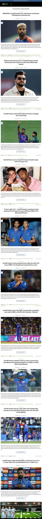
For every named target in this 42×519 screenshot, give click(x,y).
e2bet (33, 108)
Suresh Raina (28, 109)
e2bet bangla (37, 108)
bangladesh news (14, 108)
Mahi (25, 164)
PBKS (4, 305)
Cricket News (6, 108)
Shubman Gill (19, 109)
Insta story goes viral (11, 204)
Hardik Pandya (7, 109)
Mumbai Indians (34, 304)
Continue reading (21, 51)
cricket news (19, 258)
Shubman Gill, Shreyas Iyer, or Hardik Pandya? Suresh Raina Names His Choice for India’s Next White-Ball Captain (21, 62)
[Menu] (11, 4)
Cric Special (21, 112)
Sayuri (26, 118)
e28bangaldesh (25, 108)
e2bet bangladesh (21, 203)
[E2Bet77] (5, 4)
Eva (26, 18)
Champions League (20, 108)
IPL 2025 (24, 304)
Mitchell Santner (28, 304)
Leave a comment (38, 109)
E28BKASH (30, 108)
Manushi (25, 315)
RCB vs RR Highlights (13, 109)
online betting (20, 155)
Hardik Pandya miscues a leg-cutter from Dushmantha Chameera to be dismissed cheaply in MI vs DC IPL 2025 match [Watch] (21, 410)
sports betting (23, 109)
